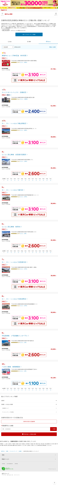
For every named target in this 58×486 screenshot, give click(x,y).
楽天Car (3, 451)
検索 (54, 429)
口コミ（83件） (24, 130)
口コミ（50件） (24, 62)
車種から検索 (52, 47)
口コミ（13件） (24, 161)
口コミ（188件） (24, 99)
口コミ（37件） (24, 196)
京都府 (20, 451)
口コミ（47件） (24, 305)
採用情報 (16, 463)
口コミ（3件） (23, 233)
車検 (7, 451)
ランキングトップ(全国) (8, 412)
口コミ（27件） (24, 269)
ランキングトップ (13, 451)
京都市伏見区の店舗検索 (29, 421)
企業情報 (3, 463)
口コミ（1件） (23, 342)
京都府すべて (5, 408)
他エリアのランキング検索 (29, 34)
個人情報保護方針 (10, 463)
